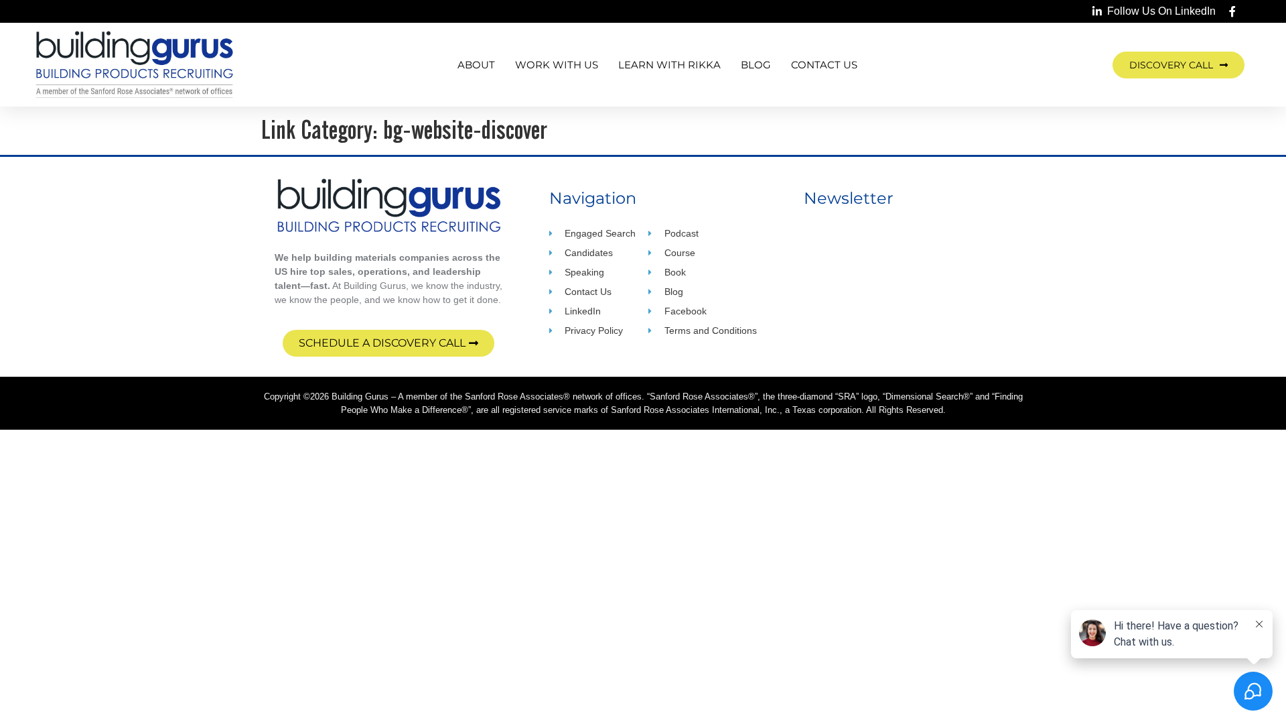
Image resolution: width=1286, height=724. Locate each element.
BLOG (756, 64)
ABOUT (476, 64)
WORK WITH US (556, 64)
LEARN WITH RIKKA (669, 64)
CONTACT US (824, 64)
